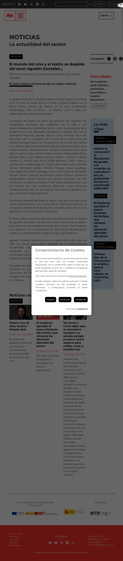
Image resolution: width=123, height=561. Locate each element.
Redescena (82, 309)
